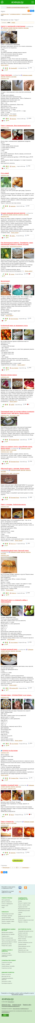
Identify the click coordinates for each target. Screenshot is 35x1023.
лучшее (13, 22)
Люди (3, 907)
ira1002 (12, 404)
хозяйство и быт (5, 14)
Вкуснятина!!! (5, 281)
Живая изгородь (22, 938)
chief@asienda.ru (24, 1008)
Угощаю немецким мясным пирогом (13, 213)
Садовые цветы (5, 936)
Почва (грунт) (21, 918)
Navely (12, 814)
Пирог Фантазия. (6, 75)
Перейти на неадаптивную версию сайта (17, 7)
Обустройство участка (24, 929)
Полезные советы (6, 923)
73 (7, 168)
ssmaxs (12, 274)
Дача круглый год (6, 976)
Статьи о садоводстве (7, 903)
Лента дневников (6, 900)
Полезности (5, 911)
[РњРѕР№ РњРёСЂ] (33, 11)
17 (7, 545)
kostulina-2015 (14, 688)
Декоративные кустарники (8, 934)
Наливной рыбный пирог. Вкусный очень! (15, 550)
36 (7, 463)
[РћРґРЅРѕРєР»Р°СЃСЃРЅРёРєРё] (29, 11)
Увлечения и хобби (6, 981)
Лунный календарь (6, 917)
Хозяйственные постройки (8, 966)
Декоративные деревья (7, 932)
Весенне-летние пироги (9, 375)
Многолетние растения (7, 938)
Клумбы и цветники (23, 933)
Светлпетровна (14, 318)
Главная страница (7, 898)
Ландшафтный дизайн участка (25, 931)
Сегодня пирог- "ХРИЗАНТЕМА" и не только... (16, 695)
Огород (20, 901)
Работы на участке (6, 974)
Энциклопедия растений (8, 913)
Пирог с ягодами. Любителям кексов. (13, 504)
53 (7, 237)
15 (3, 816)
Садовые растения (22, 906)
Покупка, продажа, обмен (8, 921)
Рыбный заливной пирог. (9, 649)
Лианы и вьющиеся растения (9, 940)
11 (7, 499)
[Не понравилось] (5, 68)
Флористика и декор (7, 945)
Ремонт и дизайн (6, 964)
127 (4, 276)
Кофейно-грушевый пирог (9, 785)
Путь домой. (5, 173)
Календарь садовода (7, 915)
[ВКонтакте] (20, 887)
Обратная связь (6, 1004)
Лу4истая (13, 593)
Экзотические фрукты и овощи (9, 941)
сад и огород (4, 29)
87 (7, 441)
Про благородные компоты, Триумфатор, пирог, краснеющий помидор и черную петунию (17, 243)
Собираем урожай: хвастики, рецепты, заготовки (16, 28)
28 (7, 780)
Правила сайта (27, 1004)
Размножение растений (24, 910)
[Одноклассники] (25, 887)
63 (7, 854)
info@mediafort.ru (6, 1012)
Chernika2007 (14, 68)
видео (17, 415)
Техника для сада (6, 953)
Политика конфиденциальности (10, 1006)
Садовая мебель (22, 948)
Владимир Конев (15, 439)
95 (7, 644)
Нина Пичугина (16, 1008)
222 (8, 120)
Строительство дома (7, 962)
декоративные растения (16, 246)
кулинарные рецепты (15, 14)
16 (7, 70)
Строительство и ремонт (9, 960)
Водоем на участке (23, 935)
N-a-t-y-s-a (13, 543)
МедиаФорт (11, 1001)
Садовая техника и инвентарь (7, 950)
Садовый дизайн (22, 944)
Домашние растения (7, 943)
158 (8, 745)
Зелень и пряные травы (24, 905)
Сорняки (20, 912)
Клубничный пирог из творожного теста (14, 325)
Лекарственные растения (8, 919)
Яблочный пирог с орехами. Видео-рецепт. (15, 468)
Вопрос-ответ (5, 905)
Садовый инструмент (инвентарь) (7, 955)
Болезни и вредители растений (26, 920)
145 (8, 594)
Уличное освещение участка (25, 942)
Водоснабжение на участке (25, 952)
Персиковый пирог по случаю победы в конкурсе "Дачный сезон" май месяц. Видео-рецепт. (17, 412)
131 (8, 369)
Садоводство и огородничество (23, 898)
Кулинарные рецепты (7, 983)
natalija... (13, 235)
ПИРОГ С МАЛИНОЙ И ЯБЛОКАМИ (13, 26)
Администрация (16, 1004)
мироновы (13, 118)
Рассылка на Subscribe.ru (20, 891)
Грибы (19, 914)
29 (7, 690)
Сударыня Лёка (14, 778)
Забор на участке (22, 940)
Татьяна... (13, 166)
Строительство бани (7, 968)
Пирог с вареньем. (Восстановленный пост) (16, 125)
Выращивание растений (24, 908)
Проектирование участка (24, 946)
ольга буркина (14, 368)
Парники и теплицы (23, 922)
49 (3, 207)
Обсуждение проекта (17, 994)
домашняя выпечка (26, 14)
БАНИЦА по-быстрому (10, 750)
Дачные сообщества (7, 901)
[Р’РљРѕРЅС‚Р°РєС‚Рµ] (31, 11)
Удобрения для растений (24, 916)
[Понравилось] (7, 68)
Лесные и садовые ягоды (24, 903)
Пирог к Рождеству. (7, 821)
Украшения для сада (23, 950)
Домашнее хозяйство (8, 972)
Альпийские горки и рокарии (25, 936)
